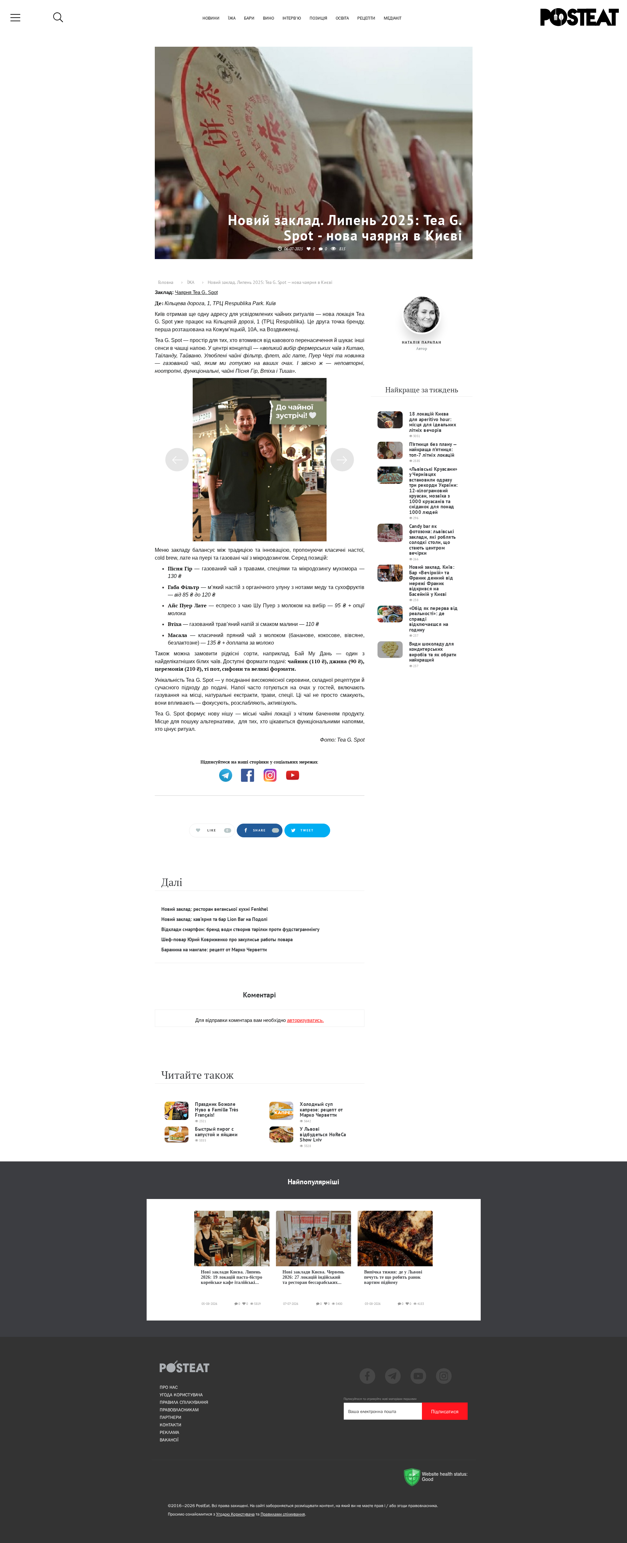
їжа (231, 18)
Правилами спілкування (283, 1514)
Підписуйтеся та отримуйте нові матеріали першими (380, 1399)
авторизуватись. (305, 1019)
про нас (169, 1387)
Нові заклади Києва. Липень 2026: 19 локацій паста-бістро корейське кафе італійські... (231, 1277)
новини (210, 18)
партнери (170, 1417)
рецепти (366, 18)
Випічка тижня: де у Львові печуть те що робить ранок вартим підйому (393, 1277)
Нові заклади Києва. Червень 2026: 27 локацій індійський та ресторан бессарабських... (313, 1277)
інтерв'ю (291, 18)
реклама (169, 1432)
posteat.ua (265, 761)
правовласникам (179, 1409)
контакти (170, 1424)
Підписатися (444, 1411)
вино (268, 18)
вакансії (169, 1439)
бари (249, 18)
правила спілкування (184, 1402)
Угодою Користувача (235, 1514)
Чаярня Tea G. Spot (196, 292)
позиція (318, 18)
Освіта (342, 18)
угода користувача (181, 1394)
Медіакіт (392, 18)
